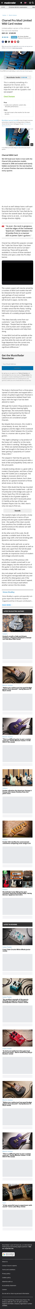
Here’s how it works (17, 48)
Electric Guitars (13, 15)
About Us (5, 1261)
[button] (2, 2)
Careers (4, 1289)
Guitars (4, 15)
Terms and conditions (8, 1269)
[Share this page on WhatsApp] (9, 42)
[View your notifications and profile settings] (21, 3)
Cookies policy (6, 1277)
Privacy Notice (25, 375)
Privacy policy (6, 1273)
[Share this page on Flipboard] (15, 42)
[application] (17, 271)
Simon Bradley (24, 36)
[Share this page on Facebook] (3, 42)
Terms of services (23, 373)
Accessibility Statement (9, 1285)
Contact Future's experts (9, 1265)
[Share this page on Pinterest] (12, 42)
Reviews (14, 37)
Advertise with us (7, 1281)
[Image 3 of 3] (29, 137)
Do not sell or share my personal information (15, 1293)
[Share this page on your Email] (18, 42)
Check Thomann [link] (9, 96)
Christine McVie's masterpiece (18, 7)
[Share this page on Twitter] (6, 42)
